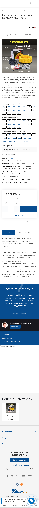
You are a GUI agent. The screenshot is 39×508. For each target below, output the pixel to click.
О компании (7, 432)
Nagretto (13, 158)
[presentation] (37, 232)
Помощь (5, 444)
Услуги (5, 438)
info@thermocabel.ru (21, 465)
